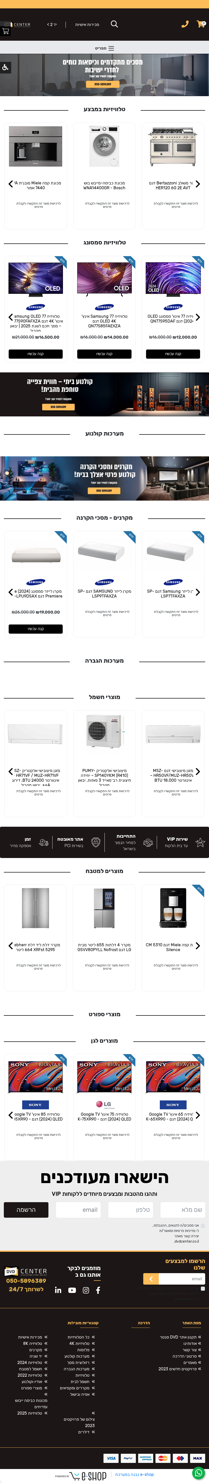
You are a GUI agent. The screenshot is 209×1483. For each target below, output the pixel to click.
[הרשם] (151, 1279)
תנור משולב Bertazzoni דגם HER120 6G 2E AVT (173, 185)
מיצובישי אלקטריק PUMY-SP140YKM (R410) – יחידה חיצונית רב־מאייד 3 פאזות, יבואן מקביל (104, 778)
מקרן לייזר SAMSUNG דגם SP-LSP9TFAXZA (104, 594)
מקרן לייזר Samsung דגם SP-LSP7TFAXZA (173, 594)
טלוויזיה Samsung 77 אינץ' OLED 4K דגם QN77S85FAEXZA (104, 321)
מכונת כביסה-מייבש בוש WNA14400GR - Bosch (104, 185)
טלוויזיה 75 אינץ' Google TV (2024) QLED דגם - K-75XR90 (104, 1117)
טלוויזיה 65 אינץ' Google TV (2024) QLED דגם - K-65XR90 (173, 1117)
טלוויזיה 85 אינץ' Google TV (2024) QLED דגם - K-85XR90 (35, 1117)
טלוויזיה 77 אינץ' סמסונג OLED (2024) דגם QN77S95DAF (173, 319)
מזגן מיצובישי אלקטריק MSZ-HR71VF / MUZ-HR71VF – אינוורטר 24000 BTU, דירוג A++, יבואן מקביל (35, 778)
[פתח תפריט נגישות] (5, 67)
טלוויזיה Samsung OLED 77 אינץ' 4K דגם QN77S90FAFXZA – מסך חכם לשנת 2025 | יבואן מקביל (35, 323)
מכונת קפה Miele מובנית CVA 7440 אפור (35, 185)
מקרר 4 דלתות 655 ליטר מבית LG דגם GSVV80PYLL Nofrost (104, 947)
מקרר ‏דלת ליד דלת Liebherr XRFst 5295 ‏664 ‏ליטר (35, 947)
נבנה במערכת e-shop (134, 1474)
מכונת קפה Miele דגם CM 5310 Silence (173, 947)
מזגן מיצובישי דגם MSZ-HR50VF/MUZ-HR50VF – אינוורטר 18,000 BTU (173, 775)
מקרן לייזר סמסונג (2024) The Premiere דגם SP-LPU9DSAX (35, 594)
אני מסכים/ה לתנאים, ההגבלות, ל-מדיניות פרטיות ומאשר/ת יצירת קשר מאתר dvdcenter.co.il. (176, 1233)
